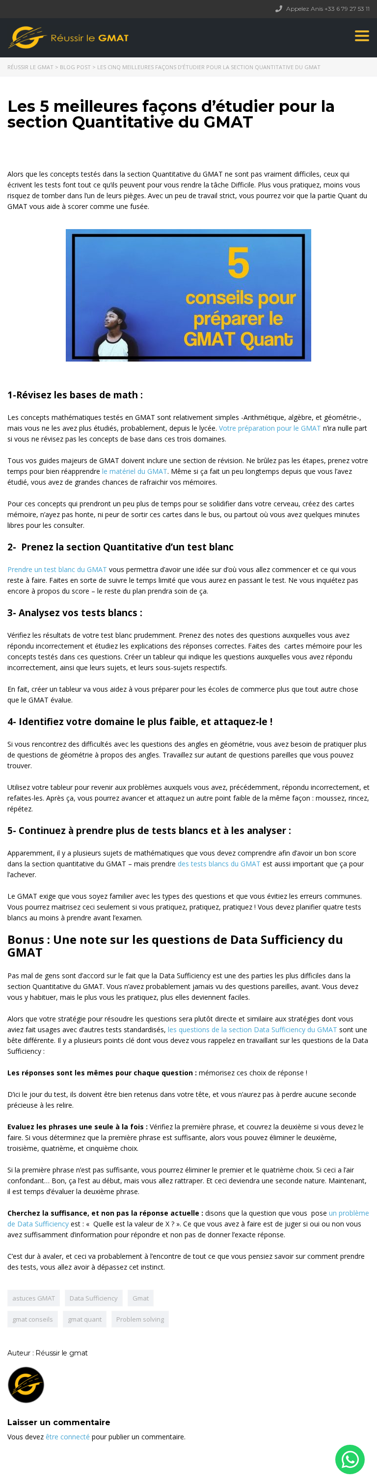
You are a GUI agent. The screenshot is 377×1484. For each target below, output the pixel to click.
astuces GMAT (33, 1298)
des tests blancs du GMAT (219, 863)
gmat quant (85, 1319)
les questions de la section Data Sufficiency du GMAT (251, 1029)
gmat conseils (32, 1319)
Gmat (141, 1298)
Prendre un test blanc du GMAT (57, 569)
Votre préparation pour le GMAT (270, 428)
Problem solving (140, 1319)
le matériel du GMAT (134, 471)
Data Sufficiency (94, 1298)
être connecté (68, 1436)
